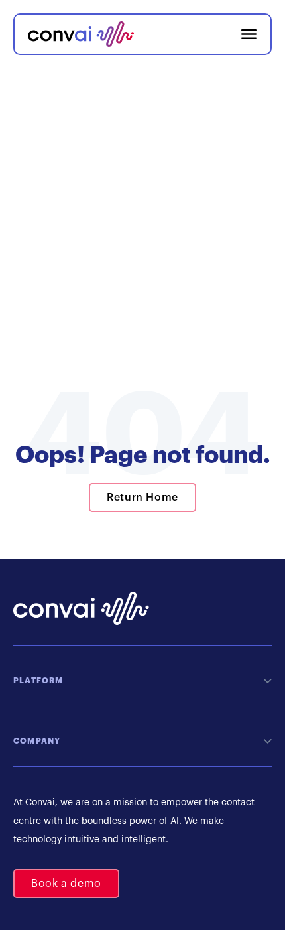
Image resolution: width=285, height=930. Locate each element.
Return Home (142, 497)
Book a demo (66, 883)
